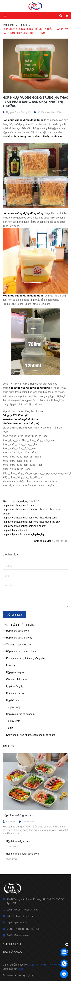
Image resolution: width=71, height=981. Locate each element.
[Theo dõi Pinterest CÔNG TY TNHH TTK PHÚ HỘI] (33, 975)
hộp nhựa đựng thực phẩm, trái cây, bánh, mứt (35, 136)
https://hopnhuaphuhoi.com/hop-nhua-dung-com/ (30, 517)
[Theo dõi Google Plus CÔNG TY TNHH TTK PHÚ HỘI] (24, 975)
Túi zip (9, 727)
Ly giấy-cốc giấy (15, 686)
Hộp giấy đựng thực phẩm (20, 714)
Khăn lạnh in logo (15, 693)
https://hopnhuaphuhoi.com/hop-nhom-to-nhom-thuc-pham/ (32, 511)
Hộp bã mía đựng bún (18, 841)
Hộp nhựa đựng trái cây (19, 637)
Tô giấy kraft (13, 721)
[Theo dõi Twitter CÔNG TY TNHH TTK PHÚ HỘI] (20, 975)
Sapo (20, 968)
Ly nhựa (10, 665)
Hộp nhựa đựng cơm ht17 (25, 501)
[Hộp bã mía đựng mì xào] (35, 781)
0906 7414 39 (31, 909)
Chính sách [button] (12, 944)
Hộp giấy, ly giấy (15, 672)
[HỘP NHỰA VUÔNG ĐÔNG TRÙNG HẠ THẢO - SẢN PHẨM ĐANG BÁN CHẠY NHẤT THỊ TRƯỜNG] (35, 66)
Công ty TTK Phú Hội (15, 415)
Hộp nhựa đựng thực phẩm (21, 651)
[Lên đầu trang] (64, 943)
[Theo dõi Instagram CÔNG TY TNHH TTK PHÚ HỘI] (28, 975)
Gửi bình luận (14, 614)
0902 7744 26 (13, 909)
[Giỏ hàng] (67, 15)
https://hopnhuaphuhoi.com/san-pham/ (24, 525)
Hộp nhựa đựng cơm (17, 630)
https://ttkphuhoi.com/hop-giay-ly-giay (23, 534)
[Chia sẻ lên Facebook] (66, 541)
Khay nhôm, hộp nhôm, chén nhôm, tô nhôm (30, 734)
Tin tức (8, 746)
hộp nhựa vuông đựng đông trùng (29, 387)
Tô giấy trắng (13, 707)
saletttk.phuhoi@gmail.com (20, 916)
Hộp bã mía (12, 700)
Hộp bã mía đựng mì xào (18, 815)
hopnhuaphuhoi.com (17, 922)
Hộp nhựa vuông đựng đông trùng (23, 120)
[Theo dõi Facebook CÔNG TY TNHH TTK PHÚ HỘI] (15, 975)
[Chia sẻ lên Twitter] (61, 541)
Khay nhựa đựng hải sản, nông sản (25, 658)
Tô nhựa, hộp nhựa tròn (19, 644)
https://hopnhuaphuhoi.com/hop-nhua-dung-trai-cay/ (31, 521)
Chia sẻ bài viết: (43, 540)
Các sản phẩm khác (17, 679)
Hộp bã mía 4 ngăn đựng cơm (22, 853)
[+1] (53, 541)
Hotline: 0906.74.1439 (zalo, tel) (21, 423)
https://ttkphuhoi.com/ (15, 530)
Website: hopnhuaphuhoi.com (20, 419)
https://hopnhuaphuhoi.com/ (18, 505)
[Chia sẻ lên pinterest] (57, 541)
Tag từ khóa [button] (12, 952)
